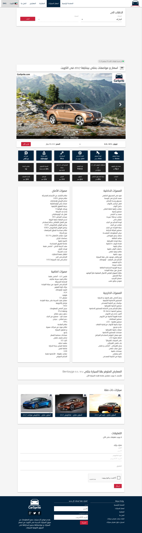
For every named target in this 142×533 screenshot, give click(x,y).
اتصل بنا (23, 3)
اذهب (28, 19)
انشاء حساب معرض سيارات (115, 519)
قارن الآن (26, 144)
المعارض (33, 3)
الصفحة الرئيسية (67, 3)
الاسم (120, 448)
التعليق (119, 466)
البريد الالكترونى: (83, 514)
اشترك (84, 523)
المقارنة (42, 3)
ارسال (118, 486)
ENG (4, 3)
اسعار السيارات (53, 3)
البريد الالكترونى (117, 456)
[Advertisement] (71, 43)
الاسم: (86, 505)
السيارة (76, 16)
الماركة (120, 16)
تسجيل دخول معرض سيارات (115, 522)
